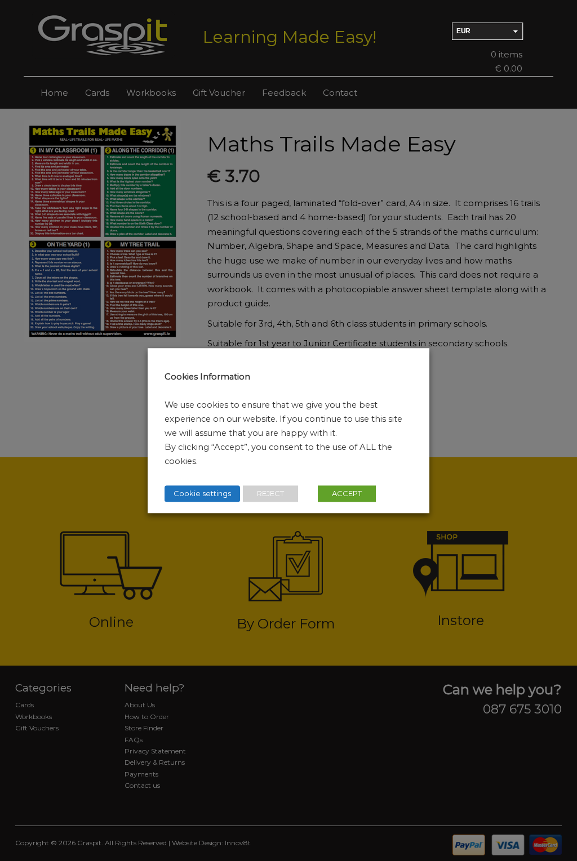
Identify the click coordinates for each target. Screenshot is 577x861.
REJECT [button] (270, 493)
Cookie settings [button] (202, 493)
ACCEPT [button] (347, 493)
